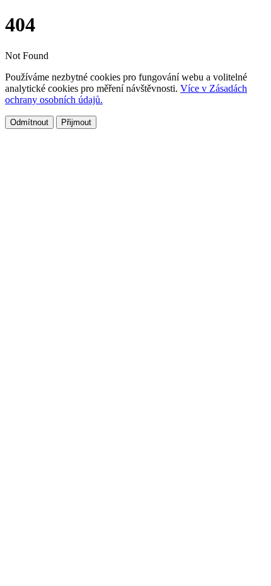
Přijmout (76, 122)
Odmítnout (29, 122)
